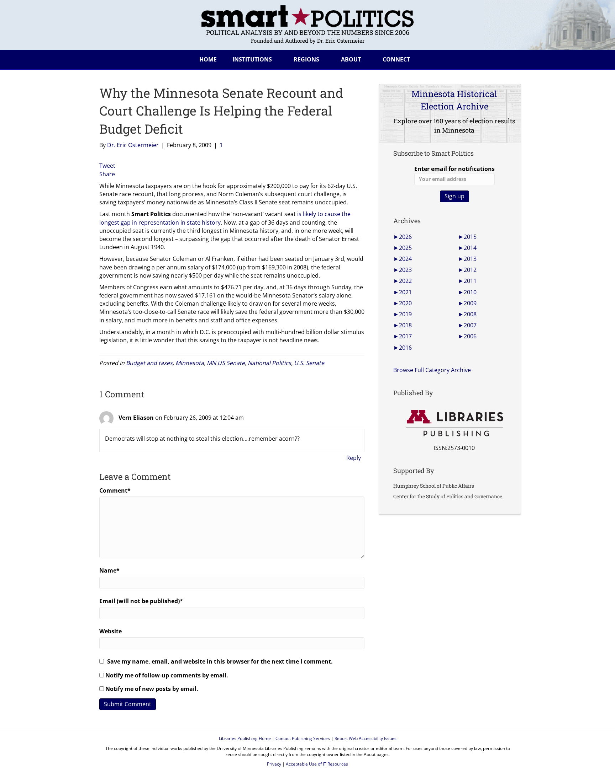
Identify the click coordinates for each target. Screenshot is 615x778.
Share (107, 174)
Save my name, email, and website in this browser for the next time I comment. (220, 661)
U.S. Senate (309, 363)
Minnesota (189, 363)
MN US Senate (226, 363)
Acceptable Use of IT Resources (317, 764)
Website (110, 631)
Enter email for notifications (454, 169)
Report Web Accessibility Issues (365, 738)
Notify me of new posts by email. (151, 689)
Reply (353, 458)
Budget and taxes (149, 363)
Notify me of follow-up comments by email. (166, 675)
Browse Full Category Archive (432, 370)
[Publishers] (454, 423)
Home (208, 59)
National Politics (269, 363)
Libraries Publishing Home (245, 738)
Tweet (107, 166)
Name (109, 570)
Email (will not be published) (141, 601)
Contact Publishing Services (302, 738)
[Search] (510, 58)
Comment (115, 490)
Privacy (274, 764)
